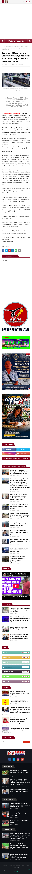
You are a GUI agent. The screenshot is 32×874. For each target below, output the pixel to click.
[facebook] (9, 449)
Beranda (4, 46)
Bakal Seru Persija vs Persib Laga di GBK (19, 821)
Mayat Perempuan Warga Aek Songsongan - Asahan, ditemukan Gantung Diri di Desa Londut (20, 855)
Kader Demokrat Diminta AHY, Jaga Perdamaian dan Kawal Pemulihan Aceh (19, 549)
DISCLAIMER (12, 865)
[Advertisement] (16, 21)
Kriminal (14, 657)
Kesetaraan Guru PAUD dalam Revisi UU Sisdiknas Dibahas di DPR (19, 532)
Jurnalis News (14, 672)
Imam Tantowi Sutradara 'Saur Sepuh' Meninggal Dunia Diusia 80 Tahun (20, 541)
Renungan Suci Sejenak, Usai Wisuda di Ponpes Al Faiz (18, 628)
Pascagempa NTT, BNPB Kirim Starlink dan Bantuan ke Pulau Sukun (19, 772)
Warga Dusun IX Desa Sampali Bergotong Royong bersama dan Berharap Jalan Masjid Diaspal (19, 515)
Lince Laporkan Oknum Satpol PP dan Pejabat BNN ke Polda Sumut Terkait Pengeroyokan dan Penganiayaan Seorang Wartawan (20, 710)
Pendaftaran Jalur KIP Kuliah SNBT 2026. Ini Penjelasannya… (20, 729)
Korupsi (14, 676)
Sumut (14, 652)
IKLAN (27, 865)
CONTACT (16, 867)
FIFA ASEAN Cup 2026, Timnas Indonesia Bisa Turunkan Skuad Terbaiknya (19, 813)
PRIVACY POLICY (20, 865)
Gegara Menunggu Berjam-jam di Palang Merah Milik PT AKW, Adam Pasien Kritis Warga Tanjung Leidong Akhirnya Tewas (20, 836)
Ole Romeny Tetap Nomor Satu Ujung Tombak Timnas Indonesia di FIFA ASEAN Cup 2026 (20, 523)
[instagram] (9, 453)
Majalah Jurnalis (16, 41)
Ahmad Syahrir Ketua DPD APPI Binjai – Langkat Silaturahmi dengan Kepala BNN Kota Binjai (19, 636)
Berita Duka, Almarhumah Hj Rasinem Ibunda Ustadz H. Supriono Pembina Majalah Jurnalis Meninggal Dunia (18, 720)
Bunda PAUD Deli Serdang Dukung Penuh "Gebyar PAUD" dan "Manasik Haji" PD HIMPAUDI (19, 471)
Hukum (9, 46)
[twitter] (23, 449)
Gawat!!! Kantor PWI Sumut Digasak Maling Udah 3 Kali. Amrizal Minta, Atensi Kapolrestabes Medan (18, 559)
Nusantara (14, 667)
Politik (14, 681)
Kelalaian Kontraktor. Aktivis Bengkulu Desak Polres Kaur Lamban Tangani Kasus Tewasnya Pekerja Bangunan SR (20, 497)
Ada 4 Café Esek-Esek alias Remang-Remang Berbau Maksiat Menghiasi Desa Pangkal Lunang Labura (20, 619)
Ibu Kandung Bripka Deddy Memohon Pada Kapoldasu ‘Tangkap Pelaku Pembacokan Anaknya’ (19, 846)
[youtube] (23, 453)
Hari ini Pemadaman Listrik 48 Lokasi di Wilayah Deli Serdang (19, 701)
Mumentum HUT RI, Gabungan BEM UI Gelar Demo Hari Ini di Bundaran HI (19, 506)
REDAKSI (5, 865)
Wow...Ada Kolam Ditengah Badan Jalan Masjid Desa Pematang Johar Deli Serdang (20, 609)
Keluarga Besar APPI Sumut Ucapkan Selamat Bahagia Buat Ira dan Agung (19, 693)
